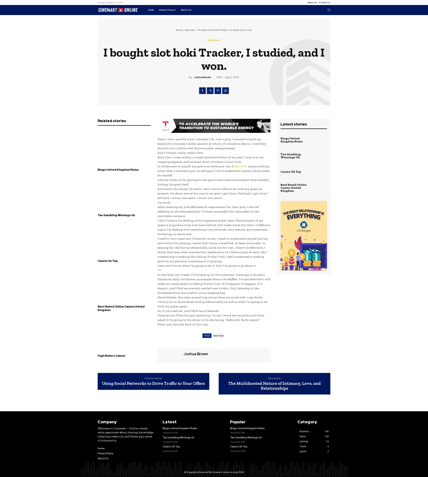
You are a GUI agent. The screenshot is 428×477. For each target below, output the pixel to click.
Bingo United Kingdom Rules (118, 169)
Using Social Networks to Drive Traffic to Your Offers (153, 383)
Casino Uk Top (108, 261)
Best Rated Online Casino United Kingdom (121, 308)
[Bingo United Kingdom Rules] (124, 147)
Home (179, 29)
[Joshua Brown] (170, 355)
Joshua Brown (202, 77)
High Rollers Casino (111, 356)
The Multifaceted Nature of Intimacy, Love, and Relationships (274, 386)
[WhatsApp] (225, 90)
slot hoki (241, 166)
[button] (328, 9)
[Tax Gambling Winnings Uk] (124, 193)
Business (190, 29)
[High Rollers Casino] (124, 333)
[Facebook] (202, 90)
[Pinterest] (218, 90)
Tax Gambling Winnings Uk (116, 215)
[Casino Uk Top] (124, 238)
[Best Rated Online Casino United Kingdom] (124, 284)
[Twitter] (210, 90)
